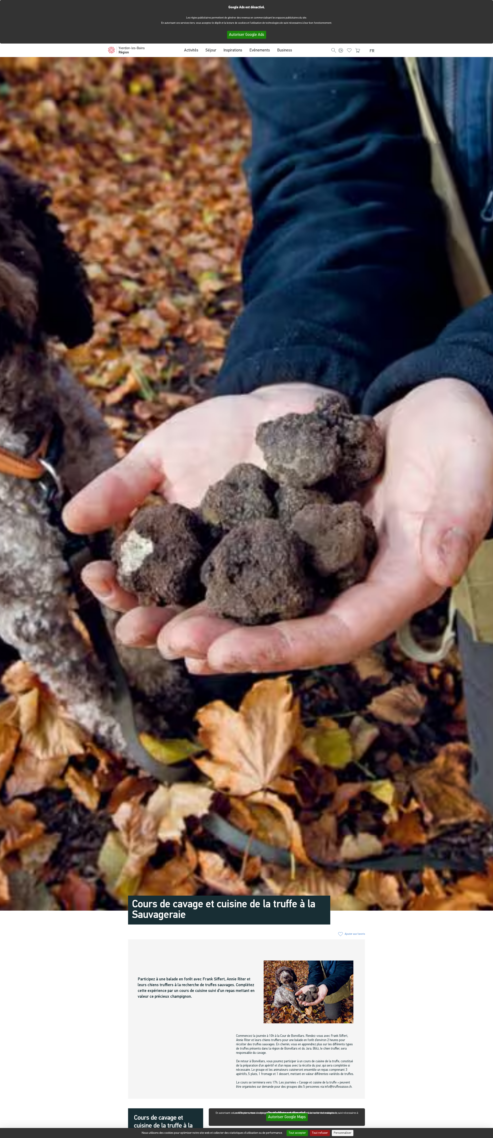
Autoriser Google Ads (246, 35)
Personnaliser (342, 1133)
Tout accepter (297, 1133)
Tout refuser (320, 1133)
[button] (333, 50)
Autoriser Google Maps (287, 1117)
